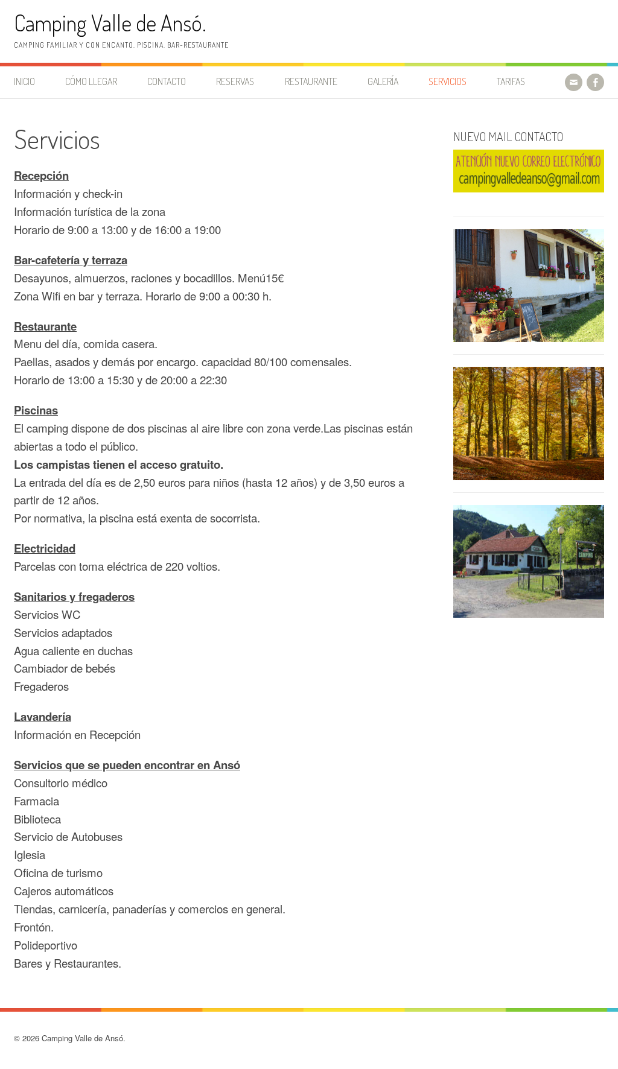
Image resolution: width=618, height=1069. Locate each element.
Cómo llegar (91, 81)
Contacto (166, 81)
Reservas (235, 81)
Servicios (447, 81)
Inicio (24, 81)
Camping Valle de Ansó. (110, 22)
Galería (383, 81)
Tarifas (511, 81)
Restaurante (311, 81)
